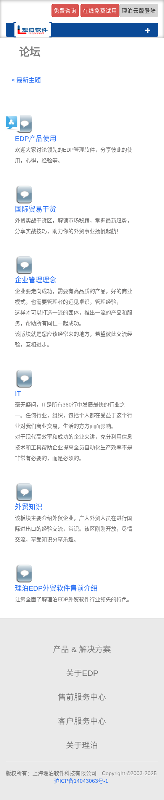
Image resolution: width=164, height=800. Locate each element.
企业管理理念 (35, 280)
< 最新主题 (26, 80)
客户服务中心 (82, 721)
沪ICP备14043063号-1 (81, 781)
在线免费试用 (100, 11)
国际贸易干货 (35, 209)
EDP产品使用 (35, 139)
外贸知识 (28, 507)
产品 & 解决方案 (82, 649)
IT (18, 393)
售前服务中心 (82, 697)
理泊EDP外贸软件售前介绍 (56, 588)
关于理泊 (82, 745)
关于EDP (82, 673)
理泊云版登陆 (139, 11)
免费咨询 (65, 11)
